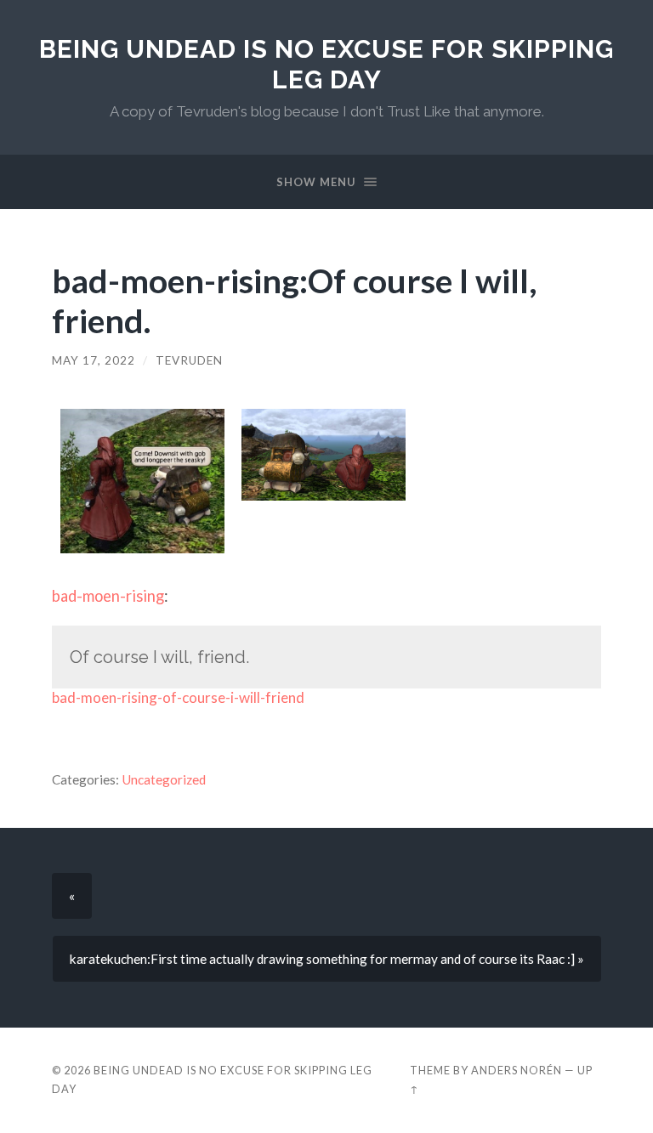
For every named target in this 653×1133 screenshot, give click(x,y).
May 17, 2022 (93, 360)
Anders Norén (516, 1070)
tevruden (189, 360)
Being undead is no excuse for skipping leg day (326, 64)
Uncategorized (164, 779)
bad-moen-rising (108, 595)
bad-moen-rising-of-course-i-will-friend (178, 697)
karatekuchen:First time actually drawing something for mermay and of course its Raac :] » (327, 958)
